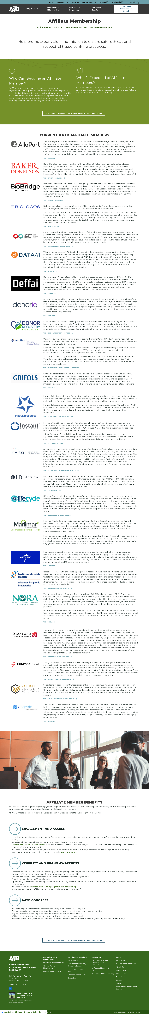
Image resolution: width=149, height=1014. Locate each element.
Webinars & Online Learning (103, 974)
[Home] (14, 9)
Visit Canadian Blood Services (56, 246)
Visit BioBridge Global (53, 200)
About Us (75, 2)
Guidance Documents (76, 975)
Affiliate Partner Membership (49, 967)
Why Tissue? (32, 9)
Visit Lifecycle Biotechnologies (57, 515)
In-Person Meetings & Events (101, 969)
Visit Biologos (49, 226)
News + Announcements (58, 2)
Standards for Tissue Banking (76, 970)
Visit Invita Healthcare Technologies (59, 470)
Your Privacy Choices (13, 1012)
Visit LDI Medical (50, 490)
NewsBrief (120, 977)
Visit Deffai (48, 293)
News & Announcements (126, 964)
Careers (103, 2)
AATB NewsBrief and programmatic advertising (52, 887)
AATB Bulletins (73, 960)
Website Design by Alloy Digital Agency (127, 1012)
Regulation (72, 978)
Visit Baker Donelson (52, 178)
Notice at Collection (33, 1012)
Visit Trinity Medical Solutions (57, 679)
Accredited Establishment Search (126, 9)
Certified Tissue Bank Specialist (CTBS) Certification (100, 962)
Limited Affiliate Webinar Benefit (28, 845)
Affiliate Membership (76, 27)
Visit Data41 (48, 271)
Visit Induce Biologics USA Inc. (56, 416)
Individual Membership (101, 27)
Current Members (89, 2)
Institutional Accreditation (50, 27)
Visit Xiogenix (49, 721)
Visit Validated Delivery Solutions (58, 699)
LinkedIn (10, 988)
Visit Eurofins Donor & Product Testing (61, 368)
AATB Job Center (69, 852)
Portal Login (116, 2)
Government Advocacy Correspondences (77, 965)
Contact (119, 983)
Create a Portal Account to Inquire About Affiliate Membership (73, 113)
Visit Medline (49, 566)
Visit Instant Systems (53, 443)
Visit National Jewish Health (56, 588)
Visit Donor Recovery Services (56, 333)
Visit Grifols (49, 388)
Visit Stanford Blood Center (56, 657)
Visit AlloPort (50, 158)
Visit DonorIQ (49, 316)
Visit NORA (47, 622)
